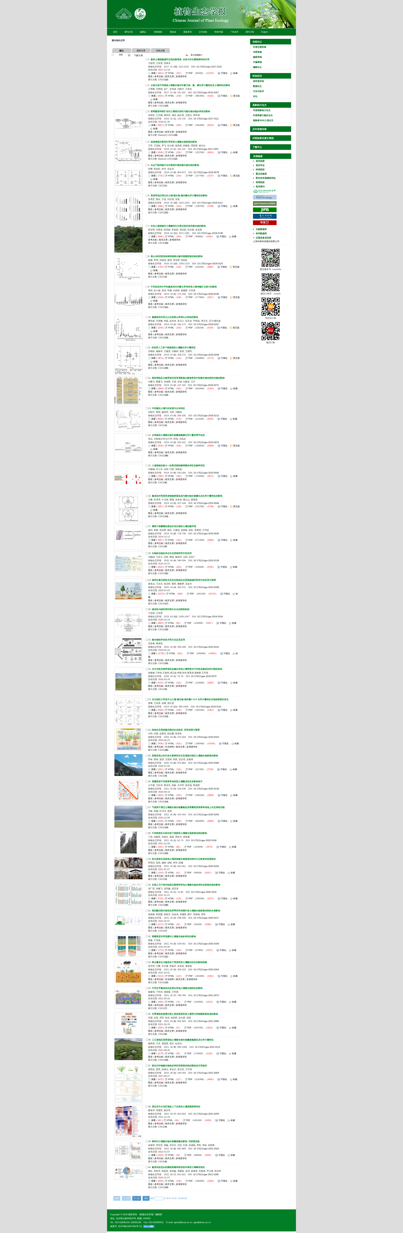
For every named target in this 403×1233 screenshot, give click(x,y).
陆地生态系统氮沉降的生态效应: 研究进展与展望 (176, 729)
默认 (121, 50)
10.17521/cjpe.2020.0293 (206, 866)
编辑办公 (257, 67)
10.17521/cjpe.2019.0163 (206, 737)
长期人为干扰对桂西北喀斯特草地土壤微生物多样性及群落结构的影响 (186, 884)
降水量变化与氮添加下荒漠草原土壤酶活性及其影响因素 (179, 962)
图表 (150, 76)
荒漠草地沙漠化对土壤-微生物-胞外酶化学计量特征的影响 (179, 195)
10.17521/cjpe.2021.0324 (206, 1148)
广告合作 (234, 32)
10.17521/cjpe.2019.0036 (206, 533)
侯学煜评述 (258, 81)
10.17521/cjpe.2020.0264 (206, 969)
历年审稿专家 (260, 129)
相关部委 (260, 161)
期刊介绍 (128, 32)
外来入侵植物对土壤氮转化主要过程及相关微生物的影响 (178, 226)
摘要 (153, 73)
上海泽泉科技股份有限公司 (266, 241)
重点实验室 (261, 173)
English (264, 32)
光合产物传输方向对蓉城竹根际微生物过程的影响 (175, 165)
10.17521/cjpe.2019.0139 (206, 560)
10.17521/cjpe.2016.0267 (206, 92)
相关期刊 (260, 186)
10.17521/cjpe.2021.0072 (206, 995)
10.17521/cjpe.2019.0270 (203, 676)
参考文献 (158, 76)
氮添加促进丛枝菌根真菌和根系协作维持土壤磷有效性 (178, 1167)
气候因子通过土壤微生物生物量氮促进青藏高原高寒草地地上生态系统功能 (188, 807)
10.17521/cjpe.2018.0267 (206, 324)
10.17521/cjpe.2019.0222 (206, 647)
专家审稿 (257, 52)
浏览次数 (160, 50)
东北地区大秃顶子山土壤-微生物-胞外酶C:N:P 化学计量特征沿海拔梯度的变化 (190, 699)
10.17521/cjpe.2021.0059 (206, 1073)
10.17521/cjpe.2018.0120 (210, 263)
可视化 (224, 73)
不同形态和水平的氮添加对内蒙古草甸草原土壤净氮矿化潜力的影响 (184, 286)
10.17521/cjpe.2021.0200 (206, 1114)
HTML (171, 73)
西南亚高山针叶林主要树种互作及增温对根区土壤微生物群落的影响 (185, 755)
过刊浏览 (203, 32)
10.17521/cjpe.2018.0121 (210, 202)
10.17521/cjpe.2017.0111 (206, 118)
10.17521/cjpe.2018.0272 (206, 385)
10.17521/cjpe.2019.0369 (206, 763)
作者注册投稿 (259, 47)
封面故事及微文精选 (263, 138)
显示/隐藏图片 (196, 55)
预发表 (173, 32)
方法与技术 (258, 91)
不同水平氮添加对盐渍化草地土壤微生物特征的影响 (177, 988)
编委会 (143, 32)
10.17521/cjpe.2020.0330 (206, 943)
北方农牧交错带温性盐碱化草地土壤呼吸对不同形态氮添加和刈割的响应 (187, 669)
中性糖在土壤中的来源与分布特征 (168, 408)
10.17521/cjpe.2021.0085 (206, 1021)
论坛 (255, 96)
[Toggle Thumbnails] (187, 55)
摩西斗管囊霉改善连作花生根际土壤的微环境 (174, 526)
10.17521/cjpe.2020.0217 (206, 918)
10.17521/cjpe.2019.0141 (208, 706)
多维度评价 (181, 76)
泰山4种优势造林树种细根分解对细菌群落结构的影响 (177, 256)
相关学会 (260, 165)
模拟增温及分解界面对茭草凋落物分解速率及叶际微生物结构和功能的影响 (188, 378)
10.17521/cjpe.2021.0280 (206, 1174)
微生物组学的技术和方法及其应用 (168, 639)
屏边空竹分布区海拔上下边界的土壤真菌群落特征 (176, 1106)
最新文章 (141, 50)
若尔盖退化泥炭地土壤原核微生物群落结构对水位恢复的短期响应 (184, 859)
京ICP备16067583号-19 (130, 1226)
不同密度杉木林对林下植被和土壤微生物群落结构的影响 (179, 833)
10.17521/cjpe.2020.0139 (206, 788)
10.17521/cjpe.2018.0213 (206, 415)
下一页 (136, 1198)
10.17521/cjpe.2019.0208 (206, 587)
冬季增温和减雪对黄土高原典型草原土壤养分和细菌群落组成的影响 (185, 1014)
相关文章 (169, 76)
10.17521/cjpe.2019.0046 (206, 503)
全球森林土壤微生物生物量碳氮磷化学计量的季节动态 (178, 435)
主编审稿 (257, 62)
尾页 (146, 1198)
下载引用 (138, 55)
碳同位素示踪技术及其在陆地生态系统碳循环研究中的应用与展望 (184, 580)
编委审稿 (257, 57)
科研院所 (260, 169)
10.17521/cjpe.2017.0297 (206, 149)
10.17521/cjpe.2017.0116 (209, 66)
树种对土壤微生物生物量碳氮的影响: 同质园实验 (176, 1141)
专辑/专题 (218, 32)
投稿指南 (158, 32)
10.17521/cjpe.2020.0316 (203, 892)
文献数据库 (261, 229)
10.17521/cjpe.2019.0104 (210, 616)
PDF (190, 73)
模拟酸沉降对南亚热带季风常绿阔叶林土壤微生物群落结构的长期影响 (186, 910)
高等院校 (260, 182)
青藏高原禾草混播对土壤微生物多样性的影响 (174, 936)
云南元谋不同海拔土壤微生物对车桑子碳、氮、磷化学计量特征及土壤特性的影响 (190, 85)
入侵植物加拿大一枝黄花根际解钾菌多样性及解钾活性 (178, 465)
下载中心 (257, 147)
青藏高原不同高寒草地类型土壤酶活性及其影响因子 (177, 781)
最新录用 (187, 32)
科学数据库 (261, 233)
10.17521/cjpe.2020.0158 (203, 840)
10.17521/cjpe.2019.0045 (206, 472)
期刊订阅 (249, 32)
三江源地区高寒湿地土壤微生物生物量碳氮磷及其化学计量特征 (183, 1039)
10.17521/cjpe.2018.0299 (206, 354)
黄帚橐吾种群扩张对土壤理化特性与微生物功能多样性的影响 (180, 111)
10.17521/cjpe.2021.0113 (207, 1047)
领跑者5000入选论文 (263, 120)
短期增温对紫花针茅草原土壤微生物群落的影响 (174, 142)
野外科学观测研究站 (266, 178)
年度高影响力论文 (262, 110)
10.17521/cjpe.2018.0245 (206, 294)
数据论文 (257, 86)
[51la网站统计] (149, 1226)
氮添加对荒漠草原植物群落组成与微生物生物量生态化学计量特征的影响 (187, 496)
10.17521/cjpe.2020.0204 (206, 814)
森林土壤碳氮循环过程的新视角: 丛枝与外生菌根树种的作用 (180, 59)
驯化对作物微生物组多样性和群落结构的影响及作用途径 (179, 1065)
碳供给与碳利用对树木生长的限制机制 (170, 609)
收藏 (235, 73)
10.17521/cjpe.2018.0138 (210, 233)
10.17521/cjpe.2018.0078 (206, 172)
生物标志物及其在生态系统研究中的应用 (172, 553)
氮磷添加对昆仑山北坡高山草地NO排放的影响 (175, 317)
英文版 (236, 96)
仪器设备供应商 (263, 237)
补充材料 (169, 747)
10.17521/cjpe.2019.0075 (206, 442)
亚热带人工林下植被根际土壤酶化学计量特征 (174, 347)
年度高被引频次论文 (263, 115)
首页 (115, 32)
